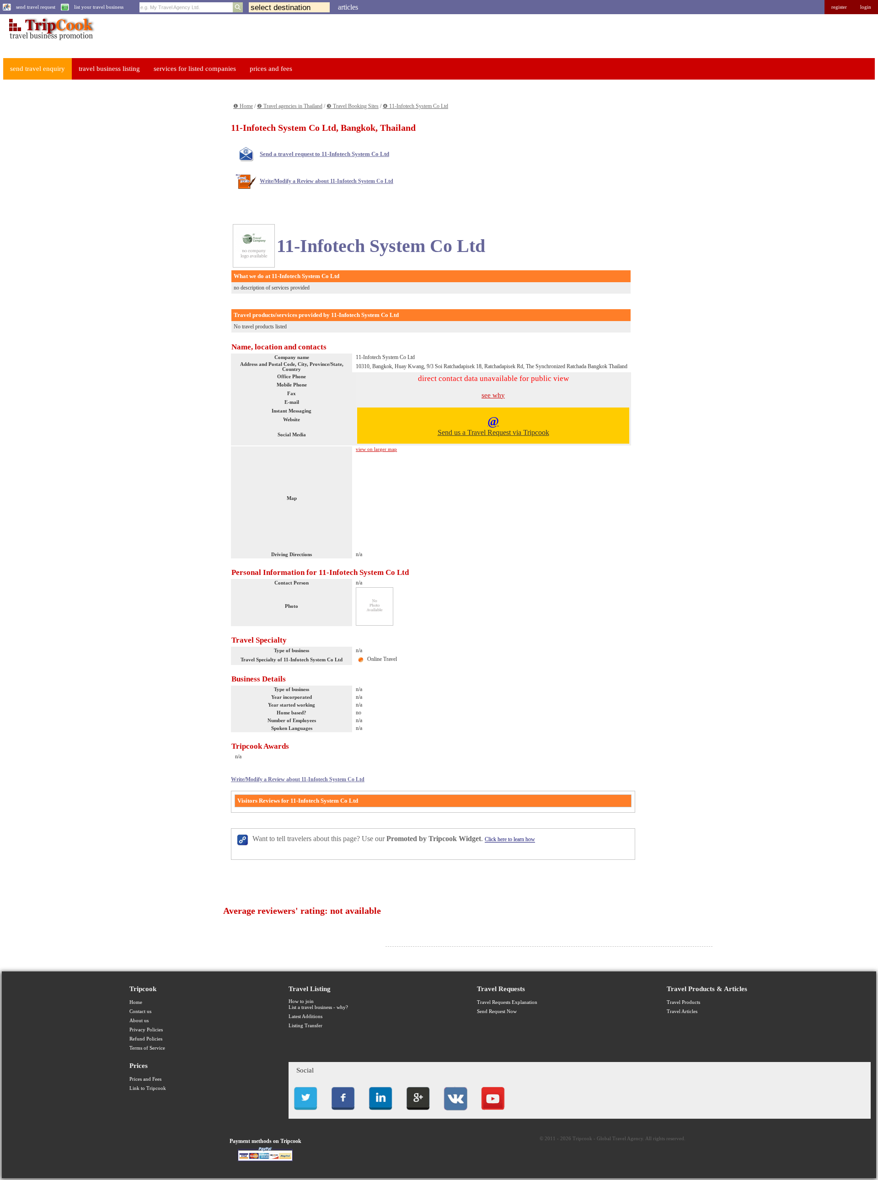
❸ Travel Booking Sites (353, 106)
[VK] (455, 1112)
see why (493, 395)
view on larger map (376, 449)
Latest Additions (305, 1016)
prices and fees (271, 68)
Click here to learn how (510, 840)
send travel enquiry (37, 68)
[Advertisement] (71, 224)
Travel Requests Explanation (507, 1002)
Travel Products (683, 1002)
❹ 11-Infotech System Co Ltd (415, 106)
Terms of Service (147, 1048)
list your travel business (98, 7)
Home (135, 1002)
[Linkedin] (380, 1112)
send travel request (35, 7)
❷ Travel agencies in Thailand (289, 106)
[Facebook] (343, 1112)
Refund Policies (145, 1038)
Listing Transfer (305, 1025)
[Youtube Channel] (493, 1112)
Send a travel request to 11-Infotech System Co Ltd (324, 153)
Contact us (140, 1011)
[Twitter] (305, 1112)
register (839, 7)
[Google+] (418, 1112)
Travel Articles (682, 1011)
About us (139, 1020)
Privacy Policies (146, 1029)
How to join (301, 1001)
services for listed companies (195, 68)
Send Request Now (497, 1011)
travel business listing (109, 68)
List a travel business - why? (318, 1007)
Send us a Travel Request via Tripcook (493, 425)
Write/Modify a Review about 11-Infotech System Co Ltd (326, 181)
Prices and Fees (145, 1079)
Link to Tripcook (147, 1088)
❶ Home (243, 106)
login (865, 7)
